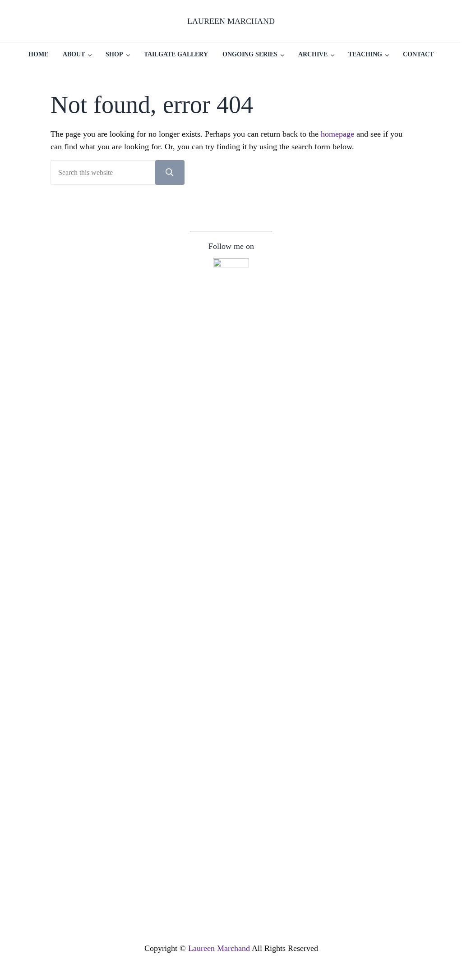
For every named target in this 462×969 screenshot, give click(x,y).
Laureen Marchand (219, 948)
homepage (337, 133)
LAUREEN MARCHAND (231, 21)
